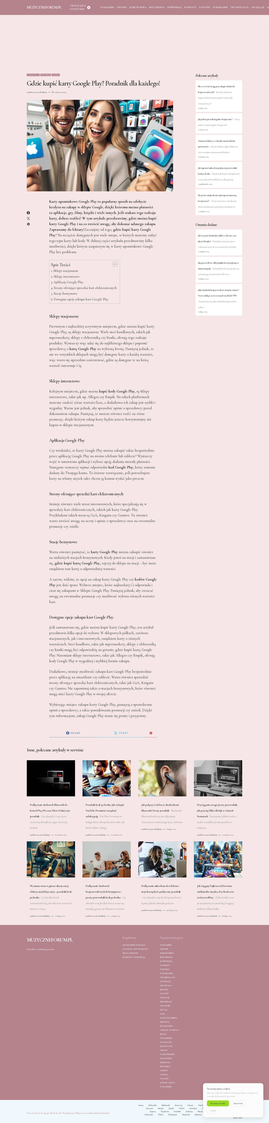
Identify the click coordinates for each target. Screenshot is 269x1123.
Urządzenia (166, 1026)
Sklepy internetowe (67, 276)
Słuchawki (166, 1058)
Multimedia (166, 957)
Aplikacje (165, 981)
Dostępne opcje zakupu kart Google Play (81, 299)
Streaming (166, 1038)
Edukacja (165, 1062)
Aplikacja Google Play (68, 282)
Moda (163, 1034)
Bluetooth (166, 1046)
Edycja (164, 1010)
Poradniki (45, 75)
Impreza (164, 1022)
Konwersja (166, 961)
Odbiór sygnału (169, 1030)
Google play (33, 75)
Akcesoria (166, 985)
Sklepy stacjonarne (65, 271)
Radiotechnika (168, 1018)
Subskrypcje (172, 1115)
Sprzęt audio (167, 1083)
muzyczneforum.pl (44, 7)
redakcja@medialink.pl (98, 1113)
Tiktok (163, 1050)
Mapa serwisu (130, 953)
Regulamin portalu (134, 945)
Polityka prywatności (135, 949)
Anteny (164, 949)
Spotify (164, 994)
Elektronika (167, 953)
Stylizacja (166, 1042)
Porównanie (167, 1054)
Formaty (165, 965)
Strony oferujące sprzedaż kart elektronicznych (85, 288)
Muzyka (164, 989)
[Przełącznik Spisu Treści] (113, 264)
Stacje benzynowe (65, 293)
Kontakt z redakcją (134, 957)
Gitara (164, 1074)
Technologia (167, 977)
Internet (165, 1066)
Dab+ (162, 1014)
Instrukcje (166, 1002)
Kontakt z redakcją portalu (40, 949)
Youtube (165, 969)
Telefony (165, 1006)
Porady (164, 1079)
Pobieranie (166, 973)
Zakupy (55, 75)
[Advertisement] (134, 44)
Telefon (164, 998)
